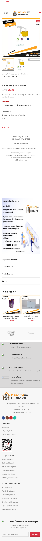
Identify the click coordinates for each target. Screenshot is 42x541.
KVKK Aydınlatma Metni (10, 478)
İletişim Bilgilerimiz (8, 431)
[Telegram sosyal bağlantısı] (26, 7)
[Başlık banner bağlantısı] (18, 2)
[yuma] (11, 333)
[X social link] (18, 7)
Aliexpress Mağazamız (9, 509)
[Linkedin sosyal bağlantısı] (23, 7)
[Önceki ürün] (3, 81)
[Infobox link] (21, 346)
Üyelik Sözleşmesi (7, 459)
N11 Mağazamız (7, 487)
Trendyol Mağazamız (8, 491)
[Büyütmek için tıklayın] (5, 53)
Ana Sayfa (5, 74)
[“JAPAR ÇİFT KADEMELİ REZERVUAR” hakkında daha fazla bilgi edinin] (37, 302)
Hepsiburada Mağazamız (10, 502)
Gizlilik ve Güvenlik (8, 463)
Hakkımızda (5, 427)
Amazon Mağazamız (8, 495)
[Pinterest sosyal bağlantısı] (21, 7)
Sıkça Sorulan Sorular (9, 474)
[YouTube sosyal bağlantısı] (11, 418)
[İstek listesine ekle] (17, 298)
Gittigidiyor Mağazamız (9, 498)
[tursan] (30, 333)
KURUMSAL (6, 423)
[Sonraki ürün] (7, 81)
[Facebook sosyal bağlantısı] (15, 7)
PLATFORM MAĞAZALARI (11, 483)
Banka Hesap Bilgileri (9, 435)
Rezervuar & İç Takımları (18, 74)
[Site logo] (21, 13)
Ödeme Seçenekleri (8, 470)
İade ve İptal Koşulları (9, 466)
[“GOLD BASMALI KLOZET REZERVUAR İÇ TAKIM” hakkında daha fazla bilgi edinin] (17, 302)
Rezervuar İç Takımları (9, 76)
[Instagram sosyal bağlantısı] (7, 418)
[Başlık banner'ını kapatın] (39, 2)
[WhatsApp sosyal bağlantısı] (14, 418)
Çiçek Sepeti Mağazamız (10, 506)
